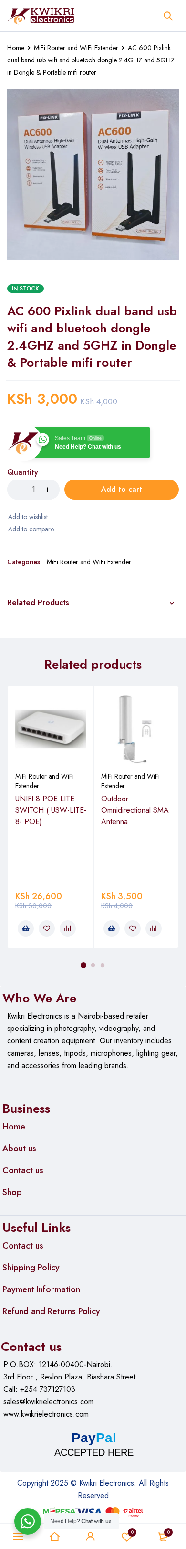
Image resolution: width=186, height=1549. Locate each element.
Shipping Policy (31, 1267)
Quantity (22, 473)
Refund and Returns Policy (51, 1311)
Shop (12, 1192)
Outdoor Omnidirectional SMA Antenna (135, 810)
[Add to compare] (30, 529)
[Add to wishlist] (27, 516)
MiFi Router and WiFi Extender (76, 47)
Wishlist (132, 1532)
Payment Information (41, 1289)
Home (15, 47)
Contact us (22, 1170)
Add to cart (121, 489)
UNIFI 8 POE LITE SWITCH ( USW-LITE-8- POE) (50, 810)
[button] (26, 928)
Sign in (90, 1536)
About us (19, 1148)
